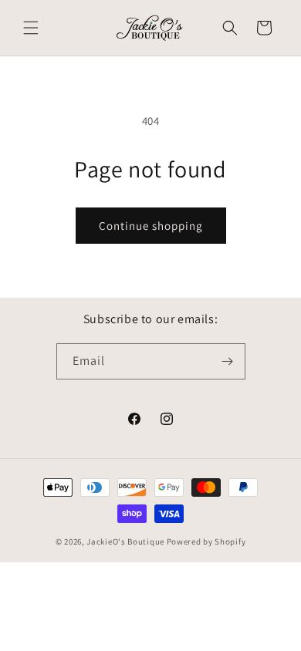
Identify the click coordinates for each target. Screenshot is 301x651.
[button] (31, 28)
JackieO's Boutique (125, 541)
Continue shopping (151, 225)
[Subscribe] (228, 361)
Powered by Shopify (206, 541)
